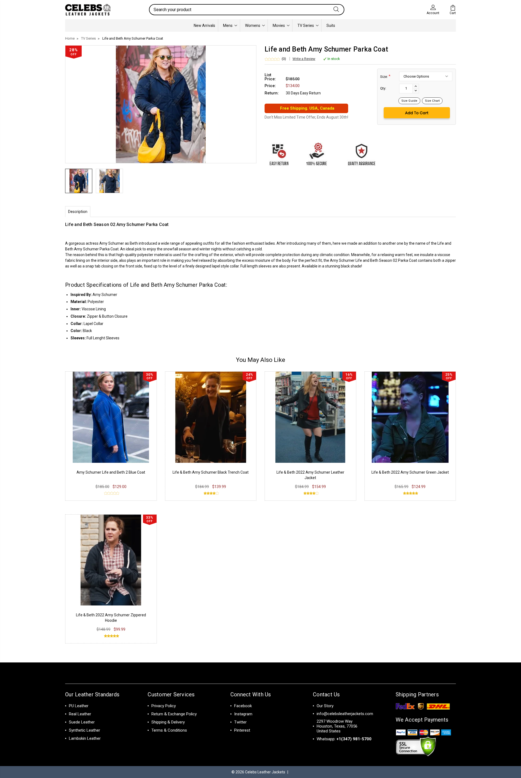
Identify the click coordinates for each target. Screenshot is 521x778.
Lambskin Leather (85, 738)
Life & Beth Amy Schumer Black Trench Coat (211, 472)
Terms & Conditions (169, 730)
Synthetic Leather (84, 730)
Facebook (243, 705)
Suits (330, 25)
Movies (279, 25)
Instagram (243, 714)
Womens (252, 25)
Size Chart (432, 101)
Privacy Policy (163, 705)
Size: (385, 76)
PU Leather (78, 705)
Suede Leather (82, 722)
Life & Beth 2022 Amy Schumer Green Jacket (410, 472)
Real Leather (80, 714)
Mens (228, 25)
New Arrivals (204, 25)
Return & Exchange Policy (174, 714)
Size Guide (409, 101)
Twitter (240, 722)
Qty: (383, 88)
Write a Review (304, 59)
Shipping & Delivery (168, 722)
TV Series (305, 25)
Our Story (325, 705)
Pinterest (242, 730)
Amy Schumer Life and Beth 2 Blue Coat (111, 472)
